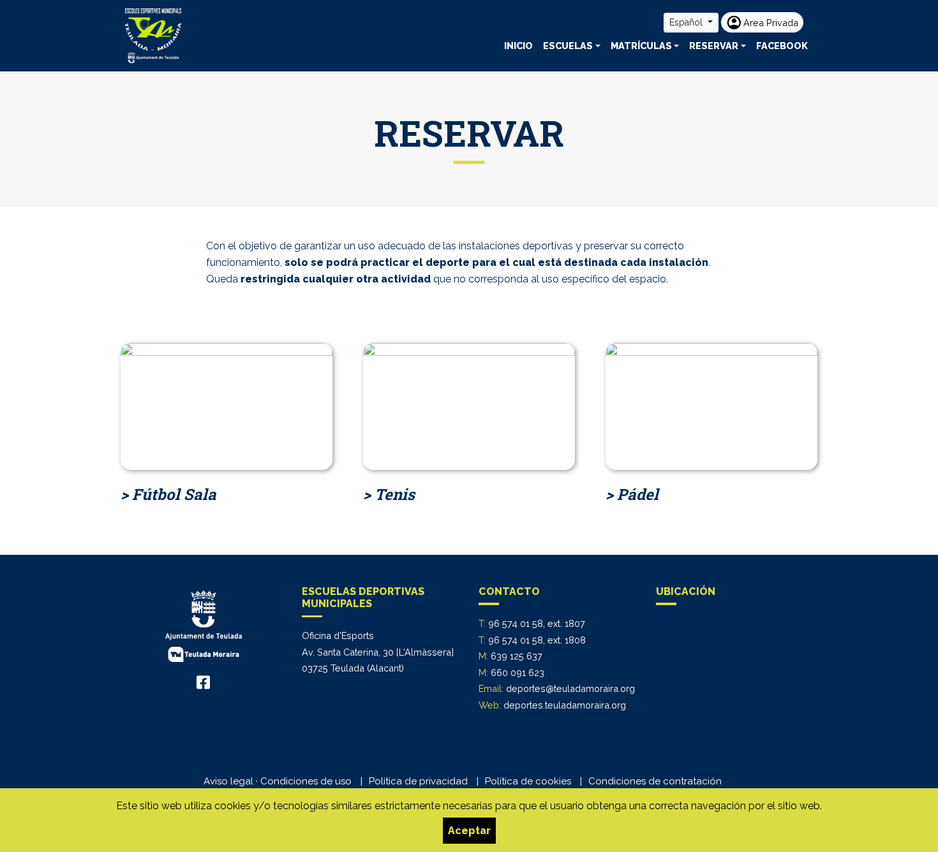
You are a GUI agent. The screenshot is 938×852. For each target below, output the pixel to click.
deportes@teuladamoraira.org (570, 688)
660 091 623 (517, 672)
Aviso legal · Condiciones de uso (278, 781)
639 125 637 (516, 655)
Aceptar (469, 831)
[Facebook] (203, 682)
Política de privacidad (418, 781)
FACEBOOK (782, 45)
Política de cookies (528, 781)
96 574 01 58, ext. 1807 (536, 623)
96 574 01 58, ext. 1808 (537, 640)
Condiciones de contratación (655, 781)
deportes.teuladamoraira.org (564, 705)
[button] (572, 46)
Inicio (518, 45)
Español (687, 22)
